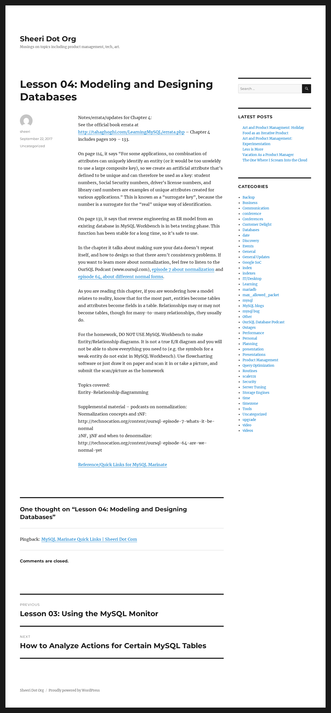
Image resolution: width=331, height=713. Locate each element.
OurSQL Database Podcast (263, 322)
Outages (249, 327)
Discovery (251, 241)
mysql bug (251, 311)
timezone (250, 403)
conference (252, 213)
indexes (249, 273)
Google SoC (252, 262)
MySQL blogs (253, 306)
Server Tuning (254, 387)
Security (249, 382)
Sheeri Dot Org (48, 38)
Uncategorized (255, 414)
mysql (248, 300)
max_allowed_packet (261, 295)
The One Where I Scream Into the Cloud (275, 160)
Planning (250, 344)
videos (248, 430)
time (246, 398)
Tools (247, 409)
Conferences (253, 219)
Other (247, 317)
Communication (256, 208)
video (247, 425)
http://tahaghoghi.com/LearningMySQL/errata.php (131, 132)
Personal (250, 338)
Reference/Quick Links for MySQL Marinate (122, 464)
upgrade (249, 420)
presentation (253, 349)
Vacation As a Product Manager (268, 155)
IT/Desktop (252, 279)
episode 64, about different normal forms (120, 276)
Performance (253, 333)
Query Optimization (258, 365)
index (247, 268)
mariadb (249, 289)
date (246, 235)
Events (248, 246)
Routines (250, 371)
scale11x (249, 376)
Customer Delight (257, 224)
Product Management (260, 360)
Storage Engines (256, 392)
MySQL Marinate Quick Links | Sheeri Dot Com (89, 539)
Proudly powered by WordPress (74, 690)
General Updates (256, 257)
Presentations (254, 354)
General (249, 251)
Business (250, 203)
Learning (250, 284)
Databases (251, 230)
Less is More (253, 149)
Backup (249, 197)
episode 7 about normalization (183, 269)
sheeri (25, 131)
